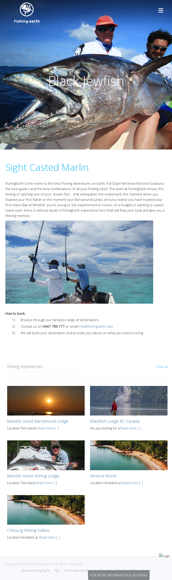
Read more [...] (48, 428)
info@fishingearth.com (96, 326)
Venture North (103, 475)
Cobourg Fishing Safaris (28, 530)
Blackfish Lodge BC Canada (115, 421)
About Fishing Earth (36, 570)
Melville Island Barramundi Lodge (37, 421)
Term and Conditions (80, 570)
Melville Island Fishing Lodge (33, 475)
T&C (57, 570)
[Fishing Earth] (27, 22)
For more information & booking (118, 575)
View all (162, 366)
